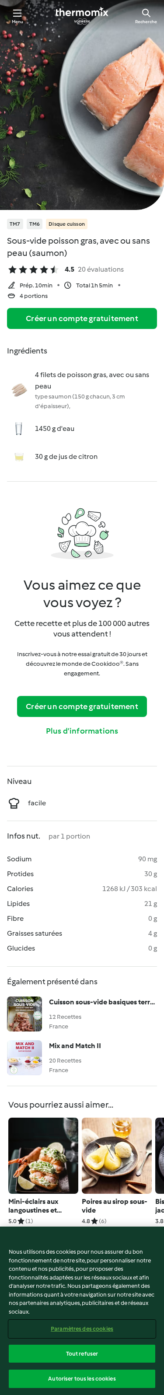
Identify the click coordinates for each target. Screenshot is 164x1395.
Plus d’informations (82, 731)
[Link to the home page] (82, 15)
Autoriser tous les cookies (81, 1378)
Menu (18, 21)
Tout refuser (82, 1353)
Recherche (146, 21)
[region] (82, 1311)
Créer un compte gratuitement (82, 318)
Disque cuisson (67, 224)
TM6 (34, 224)
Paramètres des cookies (82, 1328)
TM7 (15, 224)
